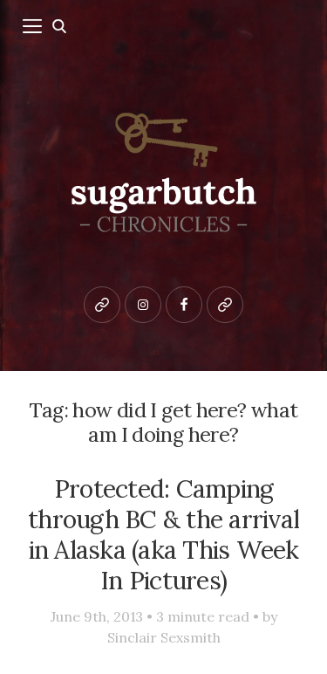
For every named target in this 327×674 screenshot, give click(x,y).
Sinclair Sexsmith (164, 637)
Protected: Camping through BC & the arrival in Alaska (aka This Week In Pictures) (163, 533)
